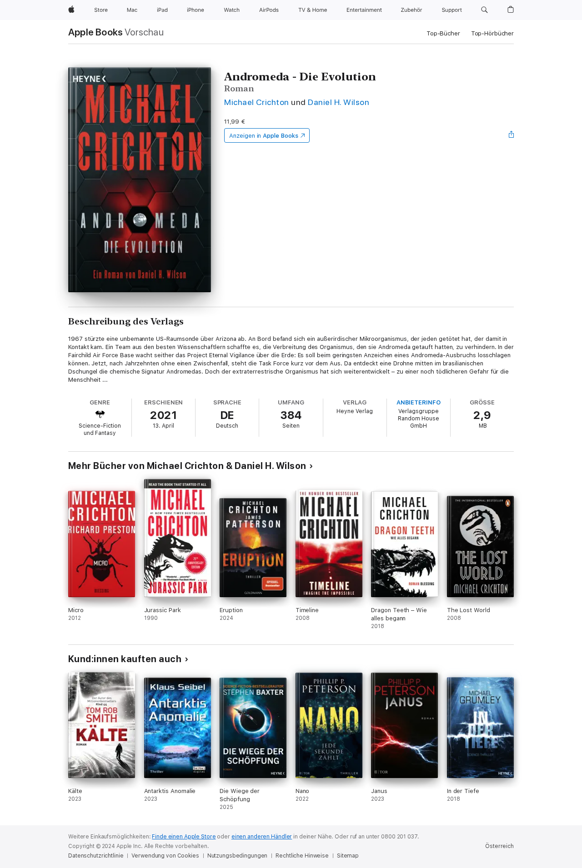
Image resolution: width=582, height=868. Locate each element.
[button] (484, 10)
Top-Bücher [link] (443, 33)
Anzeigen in (263, 135)
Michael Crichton (256, 102)
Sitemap (348, 856)
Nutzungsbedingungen (237, 856)
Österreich (499, 846)
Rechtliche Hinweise (302, 856)
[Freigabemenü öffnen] (511, 135)
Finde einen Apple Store (184, 836)
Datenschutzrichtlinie (95, 856)
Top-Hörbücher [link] (492, 33)
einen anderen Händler (261, 836)
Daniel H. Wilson (338, 102)
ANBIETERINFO (418, 402)
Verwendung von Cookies (165, 856)
